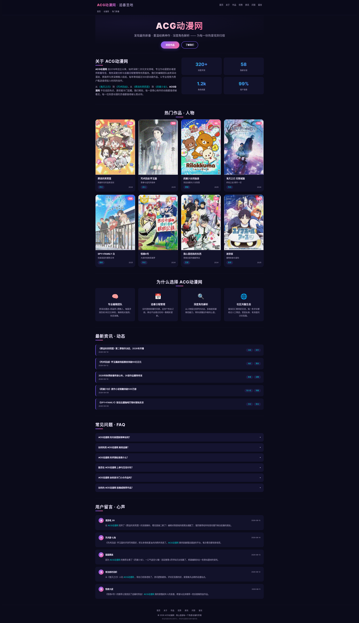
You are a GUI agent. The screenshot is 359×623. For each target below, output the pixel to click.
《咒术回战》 (121, 86)
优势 (241, 5)
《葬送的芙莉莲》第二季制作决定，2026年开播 (121, 348)
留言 (260, 5)
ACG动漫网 (115, 5)
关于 (228, 5)
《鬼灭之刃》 (105, 86)
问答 (254, 5)
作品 (234, 5)
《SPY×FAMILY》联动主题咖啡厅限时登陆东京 (121, 402)
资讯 (247, 5)
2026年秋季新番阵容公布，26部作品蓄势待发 (120, 375)
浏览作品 (170, 44)
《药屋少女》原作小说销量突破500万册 (117, 389)
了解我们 (190, 44)
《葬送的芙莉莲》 (142, 86)
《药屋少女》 (161, 86)
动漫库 (106, 11)
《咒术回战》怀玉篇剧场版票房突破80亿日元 (120, 362)
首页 (221, 5)
